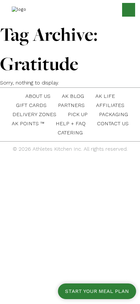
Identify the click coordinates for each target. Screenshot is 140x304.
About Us (37, 96)
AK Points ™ (28, 123)
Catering (70, 132)
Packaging (113, 114)
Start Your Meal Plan (97, 291)
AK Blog (73, 96)
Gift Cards (31, 105)
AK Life (105, 96)
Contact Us (113, 123)
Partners (71, 105)
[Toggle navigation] (128, 10)
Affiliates (110, 105)
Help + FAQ (71, 123)
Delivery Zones (34, 114)
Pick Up (78, 114)
